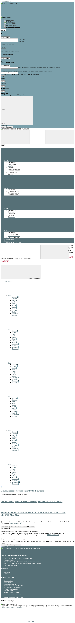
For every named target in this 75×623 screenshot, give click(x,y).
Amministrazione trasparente (12, 594)
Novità (71, 247)
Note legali (7, 582)
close (2, 145)
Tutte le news (8, 281)
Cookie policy (8, 581)
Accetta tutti (28, 526)
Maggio (14, 303)
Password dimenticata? (7, 44)
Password (21, 41)
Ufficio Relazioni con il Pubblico (13, 586)
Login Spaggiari (48, 71)
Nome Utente (22, 39)
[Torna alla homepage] (37, 129)
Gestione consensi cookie (11, 592)
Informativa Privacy (10, 584)
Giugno (14, 305)
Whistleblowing (9, 590)
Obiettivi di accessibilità (11, 589)
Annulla (3, 127)
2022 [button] (9, 430)
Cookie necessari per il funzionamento (12, 540)
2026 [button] (9, 295)
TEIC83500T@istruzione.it (24, 562)
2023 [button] (9, 396)
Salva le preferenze (15, 545)
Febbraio (14, 298)
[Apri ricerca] (59, 137)
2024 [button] (9, 363)
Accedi (3, 30)
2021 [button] (9, 464)
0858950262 (10, 560)
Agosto (14, 308)
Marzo (14, 300)
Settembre (14, 310)
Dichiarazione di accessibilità (12, 587)
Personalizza (4, 526)
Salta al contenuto (6, 1)
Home (71, 245)
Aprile (13, 302)
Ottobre (14, 312)
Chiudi (3, 81)
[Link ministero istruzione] (9, 3)
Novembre (15, 313)
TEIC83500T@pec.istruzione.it (24, 563)
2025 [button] (9, 329)
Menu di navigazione (34, 278)
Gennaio (15, 297)
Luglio (14, 307)
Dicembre (14, 315)
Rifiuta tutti (15, 526)
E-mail (20, 67)
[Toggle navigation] (15, 137)
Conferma (9, 127)
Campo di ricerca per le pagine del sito (12, 258)
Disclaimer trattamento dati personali (11, 607)
